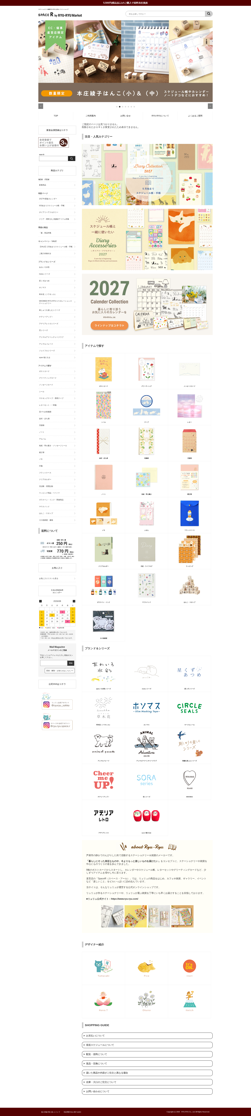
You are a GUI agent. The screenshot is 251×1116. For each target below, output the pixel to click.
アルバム (42, 439)
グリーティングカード (48, 378)
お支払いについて (95, 1035)
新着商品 (42, 185)
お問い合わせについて (97, 1091)
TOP (56, 116)
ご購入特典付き (45, 254)
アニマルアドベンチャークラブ (51, 337)
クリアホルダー (45, 479)
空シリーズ (43, 330)
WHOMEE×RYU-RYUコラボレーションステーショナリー (55, 302)
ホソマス (42, 287)
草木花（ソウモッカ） (48, 294)
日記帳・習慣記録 (46, 486)
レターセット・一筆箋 (48, 405)
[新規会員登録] (53, 146)
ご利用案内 (91, 116)
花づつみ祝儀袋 (45, 412)
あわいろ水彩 (44, 267)
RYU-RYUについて (160, 116)
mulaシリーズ (44, 274)
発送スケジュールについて (100, 1045)
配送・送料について (96, 1054)
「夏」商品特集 (45, 233)
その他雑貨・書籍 (46, 520)
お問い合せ (125, 116)
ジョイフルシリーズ (47, 351)
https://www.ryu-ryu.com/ (124, 899)
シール (41, 392)
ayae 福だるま (44, 357)
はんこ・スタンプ (46, 513)
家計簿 (41, 452)
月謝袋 (41, 425)
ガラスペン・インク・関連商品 (51, 500)
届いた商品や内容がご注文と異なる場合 (107, 1073)
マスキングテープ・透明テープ (51, 398)
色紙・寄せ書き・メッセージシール (53, 446)
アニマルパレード (46, 344)
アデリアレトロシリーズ (48, 324)
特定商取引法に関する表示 (72, 1112)
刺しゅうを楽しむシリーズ (49, 310)
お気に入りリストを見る (48, 578)
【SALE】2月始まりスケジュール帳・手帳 (55, 247)
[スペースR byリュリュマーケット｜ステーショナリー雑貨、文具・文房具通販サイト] (60, 16)
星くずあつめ (44, 281)
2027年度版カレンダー (48, 199)
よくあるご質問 (195, 116)
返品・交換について (96, 1063)
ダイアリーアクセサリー (48, 212)
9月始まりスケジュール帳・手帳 (51, 206)
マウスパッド (44, 507)
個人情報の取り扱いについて (50, 1112)
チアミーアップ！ (46, 317)
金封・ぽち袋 (44, 419)
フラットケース (45, 473)
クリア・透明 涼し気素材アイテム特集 (54, 219)
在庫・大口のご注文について (101, 1082)
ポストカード (44, 371)
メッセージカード (46, 385)
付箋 (41, 466)
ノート (41, 432)
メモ (41, 459)
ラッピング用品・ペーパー (49, 493)
